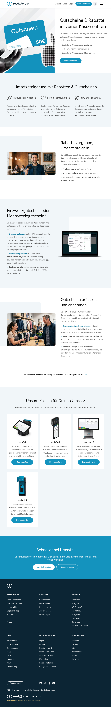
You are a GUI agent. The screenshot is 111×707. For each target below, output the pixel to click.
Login (71, 4)
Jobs (73, 648)
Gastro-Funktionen (14, 603)
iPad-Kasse (76, 618)
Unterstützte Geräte (80, 625)
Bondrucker (76, 622)
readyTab (75, 603)
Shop (65, 4)
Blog (9, 652)
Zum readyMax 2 (79, 415)
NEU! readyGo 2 (78, 607)
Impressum (16, 690)
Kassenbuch (12, 614)
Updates (10, 659)
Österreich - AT (17, 683)
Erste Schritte (12, 644)
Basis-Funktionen (14, 600)
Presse (74, 655)
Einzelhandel (44, 603)
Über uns (75, 640)
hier (85, 374)
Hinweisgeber (77, 659)
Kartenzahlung (13, 607)
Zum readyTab (12, 415)
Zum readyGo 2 (46, 415)
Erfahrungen (44, 614)
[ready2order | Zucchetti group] (24, 697)
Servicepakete (12, 648)
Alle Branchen (45, 611)
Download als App (46, 652)
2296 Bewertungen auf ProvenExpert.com (28, 700)
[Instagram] (45, 683)
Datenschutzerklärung (31, 690)
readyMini (76, 614)
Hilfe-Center (12, 640)
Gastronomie (44, 600)
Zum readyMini (13, 473)
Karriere (75, 644)
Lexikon (10, 655)
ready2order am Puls (48, 666)
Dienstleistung (45, 607)
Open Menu (101, 3)
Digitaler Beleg (13, 611)
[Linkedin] (40, 683)
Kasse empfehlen (46, 663)
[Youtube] (53, 683)
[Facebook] (49, 683)
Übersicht (76, 600)
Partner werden (78, 652)
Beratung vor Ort (46, 648)
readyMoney (12, 666)
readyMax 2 (76, 611)
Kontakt (58, 4)
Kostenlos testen (83, 4)
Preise (9, 622)
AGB (8, 690)
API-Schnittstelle (46, 655)
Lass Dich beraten (44, 567)
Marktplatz (43, 659)
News (9, 663)
